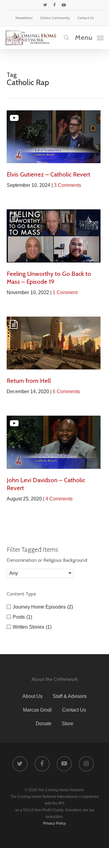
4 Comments (59, 498)
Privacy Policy (54, 823)
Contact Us (74, 709)
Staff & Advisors (70, 696)
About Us (32, 696)
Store (67, 723)
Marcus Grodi (37, 709)
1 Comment (65, 292)
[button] (89, 37)
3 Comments (67, 185)
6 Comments (66, 391)
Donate (43, 723)
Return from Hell (29, 380)
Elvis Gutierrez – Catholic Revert (48, 174)
